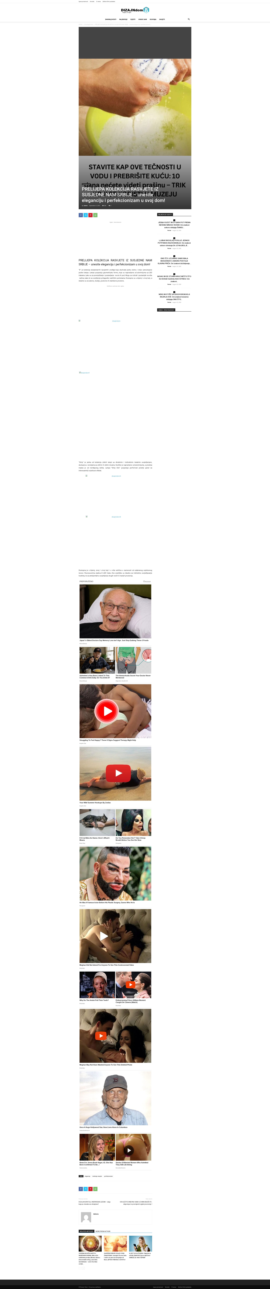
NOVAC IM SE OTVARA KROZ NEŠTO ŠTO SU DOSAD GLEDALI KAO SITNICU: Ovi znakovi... (174, 278)
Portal (169, 230)
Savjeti (162, 19)
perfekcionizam (108, 1176)
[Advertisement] (135, 43)
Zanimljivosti (110, 19)
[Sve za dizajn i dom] (135, 10)
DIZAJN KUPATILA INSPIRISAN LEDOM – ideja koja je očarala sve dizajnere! (94, 1203)
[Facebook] (81, 215)
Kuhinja (153, 19)
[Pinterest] (90, 215)
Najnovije (123, 19)
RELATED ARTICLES (86, 1231)
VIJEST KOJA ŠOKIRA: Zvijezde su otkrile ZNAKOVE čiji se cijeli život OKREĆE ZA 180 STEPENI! (140, 1255)
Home (80, 24)
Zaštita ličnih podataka (109, 1)
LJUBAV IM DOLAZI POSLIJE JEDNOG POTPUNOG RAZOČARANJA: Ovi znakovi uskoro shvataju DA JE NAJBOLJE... (174, 243)
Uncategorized (88, 24)
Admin (86, 205)
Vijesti (132, 19)
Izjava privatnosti (83, 1)
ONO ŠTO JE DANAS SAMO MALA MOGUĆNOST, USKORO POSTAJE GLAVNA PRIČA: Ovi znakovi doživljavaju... (174, 260)
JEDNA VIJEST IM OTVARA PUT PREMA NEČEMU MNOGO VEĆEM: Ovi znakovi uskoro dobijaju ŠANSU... (174, 225)
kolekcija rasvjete (97, 1176)
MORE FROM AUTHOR (103, 1231)
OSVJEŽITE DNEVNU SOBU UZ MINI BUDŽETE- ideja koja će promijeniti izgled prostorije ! (136, 1203)
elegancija (87, 1176)
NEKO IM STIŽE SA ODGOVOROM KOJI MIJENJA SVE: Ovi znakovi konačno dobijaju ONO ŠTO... (174, 296)
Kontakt (92, 1)
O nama (98, 1)
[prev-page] (80, 1268)
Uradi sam (142, 19)
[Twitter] (86, 215)
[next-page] (83, 1268)
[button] (188, 19)
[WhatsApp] (95, 215)
